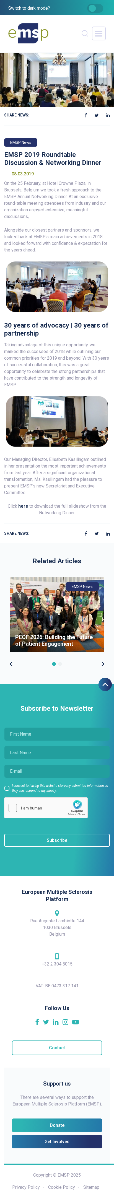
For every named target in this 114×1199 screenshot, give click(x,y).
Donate (57, 1125)
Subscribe (57, 840)
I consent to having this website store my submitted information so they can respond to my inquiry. (60, 788)
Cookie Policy (61, 1187)
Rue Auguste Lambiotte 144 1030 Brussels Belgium (57, 927)
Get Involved (57, 1141)
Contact (57, 1047)
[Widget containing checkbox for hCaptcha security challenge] (46, 807)
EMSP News (20, 142)
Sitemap (91, 1187)
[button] (54, 664)
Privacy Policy (26, 1187)
